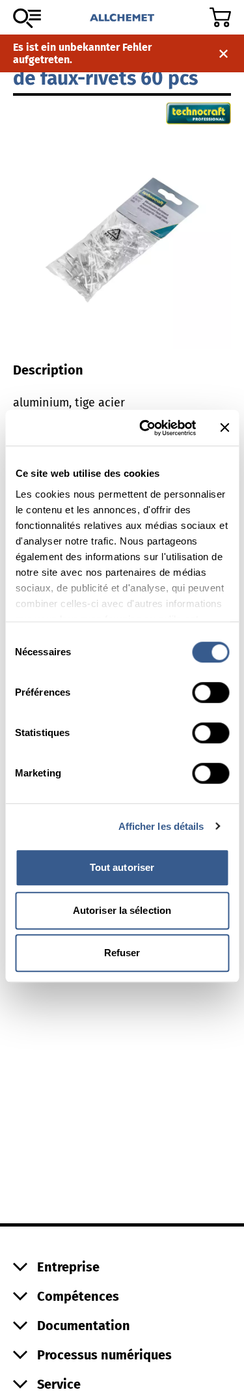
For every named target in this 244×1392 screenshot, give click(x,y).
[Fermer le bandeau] (224, 428)
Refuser (122, 952)
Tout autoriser (122, 867)
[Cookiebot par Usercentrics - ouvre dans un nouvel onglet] (145, 427)
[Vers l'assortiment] (27, 18)
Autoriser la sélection (122, 910)
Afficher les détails (161, 826)
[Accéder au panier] (220, 17)
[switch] (210, 692)
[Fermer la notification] (223, 53)
